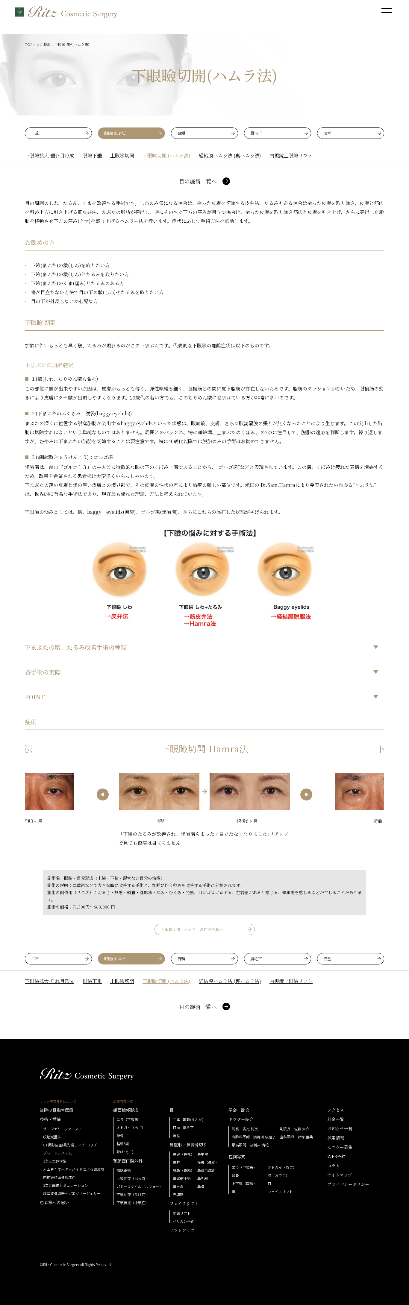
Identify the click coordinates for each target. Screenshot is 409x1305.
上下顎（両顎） (244, 1183)
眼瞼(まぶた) (115, 133)
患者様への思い (54, 1202)
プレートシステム (57, 1153)
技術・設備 (50, 1119)
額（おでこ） (278, 1175)
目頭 (181, 133)
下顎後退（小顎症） (132, 1202)
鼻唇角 (178, 1186)
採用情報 (335, 1138)
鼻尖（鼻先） (183, 1154)
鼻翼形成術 (206, 1170)
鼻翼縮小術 (182, 1178)
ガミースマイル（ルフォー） (139, 1186)
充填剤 (178, 1194)
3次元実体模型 (54, 1161)
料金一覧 (335, 1119)
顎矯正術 (123, 1170)
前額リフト (182, 1213)
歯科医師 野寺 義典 (296, 1137)
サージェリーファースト (62, 1129)
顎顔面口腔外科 (128, 1161)
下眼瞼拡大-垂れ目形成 (49, 155)
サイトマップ (339, 1175)
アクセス (335, 1110)
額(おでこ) (124, 1152)
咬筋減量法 (52, 1137)
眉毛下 (256, 133)
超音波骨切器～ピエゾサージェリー (72, 1193)
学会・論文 (238, 1110)
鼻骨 (201, 1186)
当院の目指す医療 (56, 1110)
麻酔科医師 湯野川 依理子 (254, 1137)
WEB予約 (336, 1156)
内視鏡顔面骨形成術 (59, 1177)
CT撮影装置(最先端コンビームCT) (70, 1145)
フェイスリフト (184, 1203)
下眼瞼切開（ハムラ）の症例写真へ (192, 929)
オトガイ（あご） (130, 1127)
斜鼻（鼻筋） (183, 1170)
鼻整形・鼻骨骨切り (188, 1145)
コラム (333, 1165)
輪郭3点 (122, 1144)
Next (306, 794)
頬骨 (120, 1135)
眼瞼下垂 (92, 155)
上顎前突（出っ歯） (132, 1178)
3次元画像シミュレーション (65, 1185)
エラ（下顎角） (129, 1119)
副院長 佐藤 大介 (294, 1129)
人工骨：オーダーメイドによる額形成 (73, 1169)
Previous (103, 794)
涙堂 (327, 133)
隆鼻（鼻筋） (208, 1162)
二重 (35, 133)
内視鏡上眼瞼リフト (291, 155)
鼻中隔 (202, 1154)
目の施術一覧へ (198, 181)
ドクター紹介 (241, 1119)
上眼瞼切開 (122, 155)
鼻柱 (176, 1162)
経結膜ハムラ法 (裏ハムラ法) (230, 155)
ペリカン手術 (183, 1221)
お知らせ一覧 (339, 1128)
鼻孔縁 (202, 1178)
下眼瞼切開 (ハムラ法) (166, 155)
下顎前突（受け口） (132, 1194)
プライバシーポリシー (348, 1184)
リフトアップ (181, 1230)
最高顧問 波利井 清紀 (250, 1145)
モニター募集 (339, 1147)
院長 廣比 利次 (245, 1129)
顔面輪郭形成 (125, 1110)
